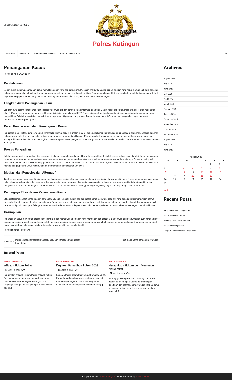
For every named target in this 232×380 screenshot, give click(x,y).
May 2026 (168, 94)
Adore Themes (142, 376)
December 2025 (171, 119)
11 (174, 172)
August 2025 (169, 139)
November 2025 (171, 124)
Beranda (10, 53)
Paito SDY (168, 276)
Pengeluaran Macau (173, 283)
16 (220, 172)
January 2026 (169, 114)
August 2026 (169, 78)
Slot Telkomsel (171, 263)
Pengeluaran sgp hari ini (175, 251)
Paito (166, 238)
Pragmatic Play (171, 341)
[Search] (226, 53)
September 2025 (171, 134)
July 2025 (168, 145)
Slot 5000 (168, 244)
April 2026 (168, 99)
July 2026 (168, 84)
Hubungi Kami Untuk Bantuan (177, 220)
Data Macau (169, 296)
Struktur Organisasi (44, 53)
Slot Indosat (169, 347)
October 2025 (170, 129)
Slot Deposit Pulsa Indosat (176, 315)
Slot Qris (168, 334)
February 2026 (170, 109)
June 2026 (168, 89)
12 (183, 172)
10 (165, 172)
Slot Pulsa (168, 257)
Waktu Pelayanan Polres (174, 215)
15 (211, 172)
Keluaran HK (169, 360)
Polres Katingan (116, 43)
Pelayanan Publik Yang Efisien (177, 210)
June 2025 (168, 150)
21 (202, 175)
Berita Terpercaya (70, 53)
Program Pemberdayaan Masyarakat (180, 231)
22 (211, 175)
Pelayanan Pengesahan (174, 225)
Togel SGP (169, 289)
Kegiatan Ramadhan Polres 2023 (77, 265)
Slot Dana (168, 321)
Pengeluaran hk (171, 270)
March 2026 (169, 104)
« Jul (166, 190)
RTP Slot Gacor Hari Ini (174, 309)
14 (202, 172)
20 (193, 175)
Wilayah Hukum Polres (18, 265)
